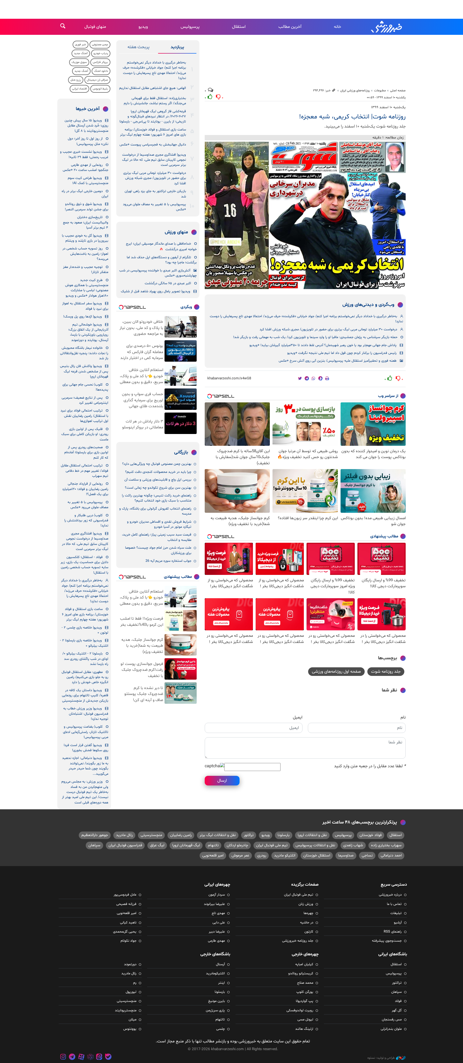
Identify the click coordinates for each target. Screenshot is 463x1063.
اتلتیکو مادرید (284, 855)
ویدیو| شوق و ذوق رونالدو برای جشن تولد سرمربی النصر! (86, 207)
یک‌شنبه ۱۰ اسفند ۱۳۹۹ (388, 107)
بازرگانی (181, 452)
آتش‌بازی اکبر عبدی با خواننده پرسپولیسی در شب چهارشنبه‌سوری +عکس (158, 273)
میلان (132, 1019)
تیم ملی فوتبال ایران (271, 845)
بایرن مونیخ (216, 1001)
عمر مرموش (240, 855)
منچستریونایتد (125, 1010)
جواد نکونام (128, 940)
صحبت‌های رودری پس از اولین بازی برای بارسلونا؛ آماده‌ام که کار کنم (86, 452)
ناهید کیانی (128, 922)
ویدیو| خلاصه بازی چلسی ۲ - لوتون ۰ (85, 630)
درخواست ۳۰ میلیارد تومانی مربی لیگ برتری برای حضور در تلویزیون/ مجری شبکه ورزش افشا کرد (328, 329)
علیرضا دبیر (217, 931)
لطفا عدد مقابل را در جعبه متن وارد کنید (370, 766)
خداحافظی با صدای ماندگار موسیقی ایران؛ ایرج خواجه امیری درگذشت (161, 246)
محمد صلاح (305, 982)
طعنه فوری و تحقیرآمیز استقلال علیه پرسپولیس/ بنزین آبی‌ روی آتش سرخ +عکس (338, 360)
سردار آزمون (216, 894)
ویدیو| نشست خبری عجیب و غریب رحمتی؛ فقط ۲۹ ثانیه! (84, 154)
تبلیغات (396, 913)
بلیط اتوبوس (100, 89)
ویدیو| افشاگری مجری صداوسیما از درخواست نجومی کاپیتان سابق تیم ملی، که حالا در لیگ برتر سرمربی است (154, 160)
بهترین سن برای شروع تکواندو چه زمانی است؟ (158, 487)
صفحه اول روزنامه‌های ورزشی (336, 672)
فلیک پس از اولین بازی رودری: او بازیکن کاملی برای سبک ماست (84, 434)
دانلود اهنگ (101, 71)
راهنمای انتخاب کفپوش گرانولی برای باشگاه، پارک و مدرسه (155, 511)
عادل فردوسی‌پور (125, 894)
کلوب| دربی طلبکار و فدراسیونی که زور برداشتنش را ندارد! (86, 520)
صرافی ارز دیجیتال (97, 80)
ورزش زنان (305, 904)
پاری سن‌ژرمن (215, 1010)
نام (403, 717)
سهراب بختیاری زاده (386, 845)
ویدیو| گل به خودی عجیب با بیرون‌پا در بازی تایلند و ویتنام (85, 238)
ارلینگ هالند (304, 1029)
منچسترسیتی (151, 835)
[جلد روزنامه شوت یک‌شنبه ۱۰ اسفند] (305, 215)
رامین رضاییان (181, 835)
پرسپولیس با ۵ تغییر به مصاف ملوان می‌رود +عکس (154, 207)
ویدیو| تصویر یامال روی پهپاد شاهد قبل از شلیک (155, 291)
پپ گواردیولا (304, 1001)
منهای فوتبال (95, 27)
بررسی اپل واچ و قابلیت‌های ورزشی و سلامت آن (157, 479)
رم (134, 982)
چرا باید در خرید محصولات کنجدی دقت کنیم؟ (158, 472)
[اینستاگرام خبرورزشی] (63, 1057)
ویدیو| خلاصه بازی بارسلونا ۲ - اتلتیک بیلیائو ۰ (84, 643)
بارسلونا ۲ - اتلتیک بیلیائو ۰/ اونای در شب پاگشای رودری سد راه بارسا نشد (85, 659)
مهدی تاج (218, 913)
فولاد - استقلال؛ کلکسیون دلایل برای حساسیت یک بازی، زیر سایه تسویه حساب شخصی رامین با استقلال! (84, 565)
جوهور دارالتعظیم (94, 835)
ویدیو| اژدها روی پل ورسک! (82, 316)
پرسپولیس (190, 27)
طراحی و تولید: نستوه (381, 1058)
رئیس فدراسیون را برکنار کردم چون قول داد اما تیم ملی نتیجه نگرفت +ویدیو (342, 353)
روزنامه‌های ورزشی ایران (355, 90)
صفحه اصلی (398, 90)
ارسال (222, 781)
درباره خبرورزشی (390, 894)
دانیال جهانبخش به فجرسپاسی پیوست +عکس (153, 144)
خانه (337, 27)
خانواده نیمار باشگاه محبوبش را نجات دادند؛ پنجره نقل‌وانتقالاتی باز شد (84, 353)
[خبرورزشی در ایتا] (99, 1057)
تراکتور (248, 835)
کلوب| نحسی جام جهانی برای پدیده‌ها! (85, 387)
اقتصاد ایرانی (79, 89)
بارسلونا (284, 835)
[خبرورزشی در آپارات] (81, 1057)
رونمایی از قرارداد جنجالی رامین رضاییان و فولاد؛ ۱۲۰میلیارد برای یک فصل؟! (85, 489)
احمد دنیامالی (391, 855)
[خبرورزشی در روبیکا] (90, 1057)
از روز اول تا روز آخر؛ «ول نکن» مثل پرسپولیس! (88, 141)
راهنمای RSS (393, 931)
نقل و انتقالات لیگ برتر (218, 835)
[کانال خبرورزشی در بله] (108, 1057)
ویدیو (143, 27)
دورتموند (130, 964)
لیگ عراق (157, 845)
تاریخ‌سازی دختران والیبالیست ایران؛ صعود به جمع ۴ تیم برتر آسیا (85, 222)
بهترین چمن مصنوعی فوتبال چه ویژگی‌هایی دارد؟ (156, 464)
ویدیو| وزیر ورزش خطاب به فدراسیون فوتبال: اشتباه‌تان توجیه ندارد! (85, 713)
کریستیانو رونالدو (300, 973)
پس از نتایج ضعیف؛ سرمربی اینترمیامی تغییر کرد (85, 400)
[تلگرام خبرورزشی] (72, 1057)
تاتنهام (213, 845)
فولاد (398, 1001)
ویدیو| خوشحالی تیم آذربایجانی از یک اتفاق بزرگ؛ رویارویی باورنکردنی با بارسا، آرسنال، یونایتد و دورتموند (88, 332)
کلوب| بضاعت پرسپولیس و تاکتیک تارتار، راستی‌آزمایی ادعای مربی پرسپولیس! (85, 732)
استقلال (239, 27)
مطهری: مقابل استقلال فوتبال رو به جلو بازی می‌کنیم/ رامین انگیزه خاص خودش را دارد (85, 677)
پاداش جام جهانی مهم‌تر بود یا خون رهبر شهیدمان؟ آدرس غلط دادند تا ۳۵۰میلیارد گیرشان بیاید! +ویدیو (323, 345)
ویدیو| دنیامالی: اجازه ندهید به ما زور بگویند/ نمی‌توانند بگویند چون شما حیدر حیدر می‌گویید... (85, 766)
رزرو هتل (75, 80)
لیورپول (131, 992)
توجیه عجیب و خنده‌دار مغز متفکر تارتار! (85, 270)
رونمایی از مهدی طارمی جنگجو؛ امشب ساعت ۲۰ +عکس (85, 168)
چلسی (220, 1029)
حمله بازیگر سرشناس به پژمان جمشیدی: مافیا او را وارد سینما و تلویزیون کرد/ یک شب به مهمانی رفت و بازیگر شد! (315, 337)
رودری (261, 855)
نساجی (367, 855)
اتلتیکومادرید (215, 973)
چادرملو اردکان (237, 845)
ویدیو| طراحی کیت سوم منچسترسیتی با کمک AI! (88, 181)
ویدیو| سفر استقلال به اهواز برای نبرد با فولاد (85, 306)
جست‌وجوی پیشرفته (387, 940)
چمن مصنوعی (100, 45)
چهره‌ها (308, 913)
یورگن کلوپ (304, 992)
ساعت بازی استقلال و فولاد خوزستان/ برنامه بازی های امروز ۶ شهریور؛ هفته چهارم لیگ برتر (153, 132)
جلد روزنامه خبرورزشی (297, 940)
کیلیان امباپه (304, 964)
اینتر (221, 982)
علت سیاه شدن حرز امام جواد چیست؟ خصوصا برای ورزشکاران (158, 550)
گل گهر (397, 1010)
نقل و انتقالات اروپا (312, 835)
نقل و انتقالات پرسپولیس (315, 845)
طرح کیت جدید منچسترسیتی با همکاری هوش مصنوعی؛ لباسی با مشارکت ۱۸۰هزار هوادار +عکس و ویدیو (86, 288)
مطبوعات (380, 90)
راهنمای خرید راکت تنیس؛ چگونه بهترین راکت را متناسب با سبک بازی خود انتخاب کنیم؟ (156, 498)
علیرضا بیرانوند (214, 904)
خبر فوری (80, 45)
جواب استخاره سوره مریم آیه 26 (168, 561)
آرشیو (398, 922)
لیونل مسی (305, 1019)
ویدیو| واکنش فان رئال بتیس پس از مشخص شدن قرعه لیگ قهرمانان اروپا (84, 371)
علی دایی (218, 922)
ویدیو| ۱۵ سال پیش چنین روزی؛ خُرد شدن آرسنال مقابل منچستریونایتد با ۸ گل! (86, 125)
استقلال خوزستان (316, 855)
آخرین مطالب (289, 27)
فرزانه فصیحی (126, 904)
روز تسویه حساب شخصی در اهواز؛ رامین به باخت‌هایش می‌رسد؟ (85, 253)
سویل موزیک (79, 62)
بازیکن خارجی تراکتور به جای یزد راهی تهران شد (155, 194)
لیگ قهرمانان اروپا (186, 845)
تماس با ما (394, 904)
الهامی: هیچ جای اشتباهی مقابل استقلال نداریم (152, 88)
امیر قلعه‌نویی (212, 855)
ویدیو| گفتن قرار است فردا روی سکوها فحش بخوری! (86, 748)
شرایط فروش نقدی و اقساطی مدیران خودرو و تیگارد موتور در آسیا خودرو (159, 524)
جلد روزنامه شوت (386, 672)
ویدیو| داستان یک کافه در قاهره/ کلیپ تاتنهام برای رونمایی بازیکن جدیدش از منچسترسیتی (85, 695)
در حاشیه (306, 922)
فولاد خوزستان (371, 835)
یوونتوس (129, 1029)
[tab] (177, 48)
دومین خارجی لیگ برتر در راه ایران (85, 194)
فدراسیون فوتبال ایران (125, 845)
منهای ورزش (176, 232)
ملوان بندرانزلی (391, 1029)
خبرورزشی (387, 27)
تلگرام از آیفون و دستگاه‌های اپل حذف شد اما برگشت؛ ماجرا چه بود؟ (162, 260)
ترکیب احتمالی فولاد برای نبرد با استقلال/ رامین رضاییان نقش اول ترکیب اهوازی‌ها (84, 416)
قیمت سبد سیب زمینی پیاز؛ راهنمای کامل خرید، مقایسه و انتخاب (156, 537)
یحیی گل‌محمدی (124, 931)
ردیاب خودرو (101, 53)
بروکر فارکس (100, 62)
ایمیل (298, 717)
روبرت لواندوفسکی (299, 1010)
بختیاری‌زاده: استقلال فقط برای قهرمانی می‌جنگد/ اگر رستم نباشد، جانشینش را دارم (155, 101)
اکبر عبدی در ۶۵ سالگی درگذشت (168, 283)
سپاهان (94, 845)
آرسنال (220, 964)
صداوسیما (346, 855)
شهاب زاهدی (353, 845)
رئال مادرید (124, 835)
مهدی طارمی (216, 940)
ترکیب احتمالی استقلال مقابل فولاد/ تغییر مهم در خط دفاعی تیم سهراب (84, 470)
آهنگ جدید (81, 53)
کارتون (308, 931)
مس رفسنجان (392, 1019)
